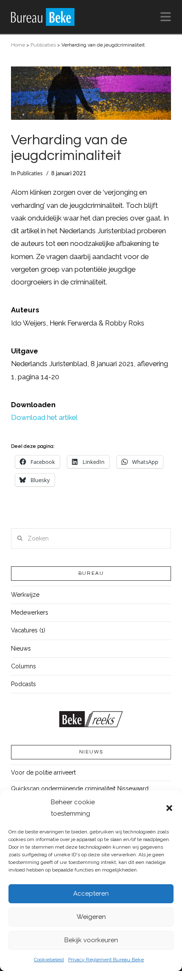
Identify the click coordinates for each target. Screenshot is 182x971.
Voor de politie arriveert (43, 772)
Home (18, 45)
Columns (23, 666)
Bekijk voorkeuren (91, 940)
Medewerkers (29, 612)
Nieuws (21, 648)
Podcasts (23, 684)
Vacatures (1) (28, 630)
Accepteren (91, 893)
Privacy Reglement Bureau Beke (106, 960)
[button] (169, 808)
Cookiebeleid (49, 960)
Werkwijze (25, 594)
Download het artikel (44, 417)
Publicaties (43, 45)
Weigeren (91, 917)
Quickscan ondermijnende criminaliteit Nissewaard (80, 788)
